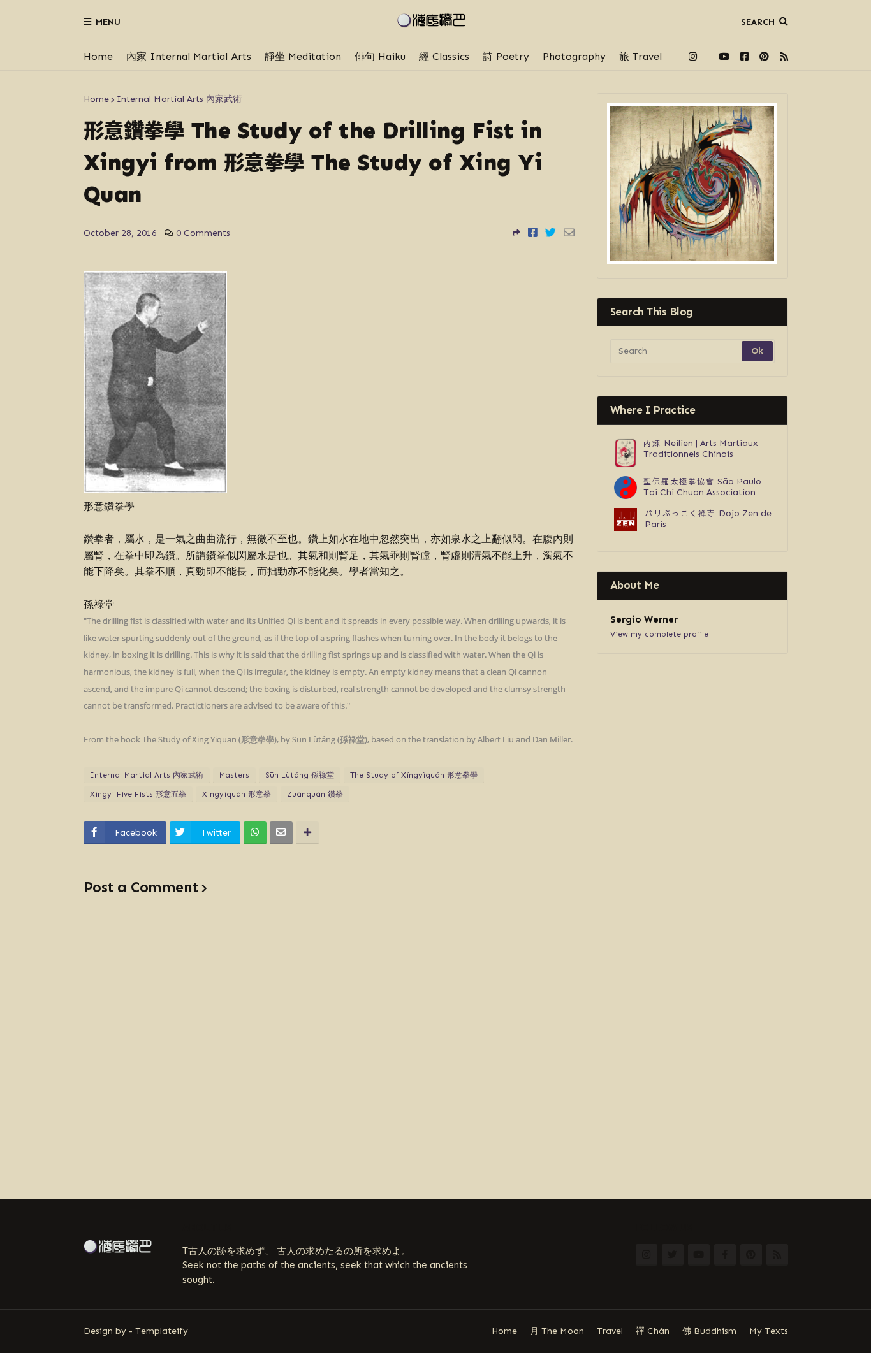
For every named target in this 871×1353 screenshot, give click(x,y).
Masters (234, 775)
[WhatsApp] (255, 832)
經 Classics (444, 56)
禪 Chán (653, 1331)
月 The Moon (557, 1331)
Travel (610, 1331)
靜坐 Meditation (303, 56)
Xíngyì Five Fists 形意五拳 (138, 794)
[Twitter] (550, 232)
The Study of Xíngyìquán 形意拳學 (414, 775)
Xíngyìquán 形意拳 (236, 794)
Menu (108, 22)
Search (758, 22)
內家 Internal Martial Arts (188, 56)
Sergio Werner (644, 619)
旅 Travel (640, 56)
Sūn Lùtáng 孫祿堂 (299, 775)
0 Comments (203, 233)
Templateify (161, 1331)
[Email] (569, 232)
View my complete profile (659, 634)
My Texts (768, 1331)
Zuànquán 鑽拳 (315, 794)
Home (98, 56)
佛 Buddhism (709, 1331)
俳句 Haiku (380, 56)
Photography (574, 56)
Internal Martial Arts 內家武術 (179, 99)
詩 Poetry (506, 56)
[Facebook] (533, 232)
